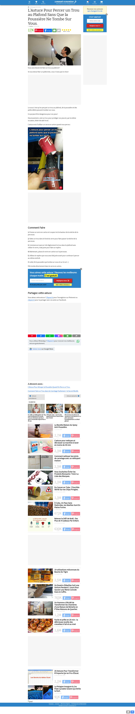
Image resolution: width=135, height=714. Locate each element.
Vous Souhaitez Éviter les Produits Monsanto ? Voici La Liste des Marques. (66, 473)
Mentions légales (65, 703)
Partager (48, 30)
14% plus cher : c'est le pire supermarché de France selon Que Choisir (54, 416)
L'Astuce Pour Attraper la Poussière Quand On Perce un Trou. (49, 387)
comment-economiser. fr (65, 2)
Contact (57, 703)
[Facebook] (41, 335)
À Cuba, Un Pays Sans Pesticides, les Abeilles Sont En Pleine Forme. (67, 505)
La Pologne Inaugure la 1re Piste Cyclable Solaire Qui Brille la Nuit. (67, 688)
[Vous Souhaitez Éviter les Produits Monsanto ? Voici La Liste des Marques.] (40, 477)
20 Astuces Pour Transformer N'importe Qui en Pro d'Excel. (66, 672)
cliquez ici (31, 300)
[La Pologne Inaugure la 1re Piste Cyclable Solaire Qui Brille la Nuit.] (40, 692)
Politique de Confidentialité (78, 703)
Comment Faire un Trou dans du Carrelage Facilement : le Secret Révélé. (53, 391)
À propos (101, 3)
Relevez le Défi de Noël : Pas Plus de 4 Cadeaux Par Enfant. (66, 519)
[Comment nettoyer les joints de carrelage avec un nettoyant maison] (40, 462)
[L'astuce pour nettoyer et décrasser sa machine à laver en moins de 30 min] (40, 446)
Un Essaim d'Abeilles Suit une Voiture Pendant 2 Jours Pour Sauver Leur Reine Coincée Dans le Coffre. (66, 588)
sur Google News (42, 349)
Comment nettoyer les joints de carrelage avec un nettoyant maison (67, 458)
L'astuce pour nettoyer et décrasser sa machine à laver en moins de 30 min (66, 442)
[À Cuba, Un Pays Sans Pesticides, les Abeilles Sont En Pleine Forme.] (40, 508)
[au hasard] (94, 2)
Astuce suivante (72, 396)
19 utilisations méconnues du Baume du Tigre (66, 570)
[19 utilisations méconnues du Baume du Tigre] (40, 575)
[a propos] (101, 2)
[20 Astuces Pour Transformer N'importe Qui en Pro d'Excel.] (40, 676)
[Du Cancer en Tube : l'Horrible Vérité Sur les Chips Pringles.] (40, 493)
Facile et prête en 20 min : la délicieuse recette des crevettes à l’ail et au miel (66, 621)
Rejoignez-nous (61, 280)
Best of (36, 3)
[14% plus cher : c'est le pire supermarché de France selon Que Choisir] (54, 408)
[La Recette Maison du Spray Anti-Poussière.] (40, 430)
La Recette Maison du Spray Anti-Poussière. (65, 426)
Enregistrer (40, 30)
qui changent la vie (95, 11)
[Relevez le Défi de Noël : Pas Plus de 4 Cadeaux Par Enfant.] (40, 524)
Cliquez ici (49, 297)
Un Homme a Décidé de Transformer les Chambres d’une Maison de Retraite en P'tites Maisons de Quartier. (66, 605)
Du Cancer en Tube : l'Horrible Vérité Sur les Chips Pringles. (66, 488)
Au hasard (95, 3)
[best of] (36, 2)
